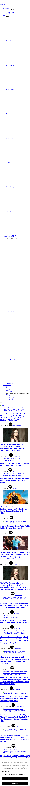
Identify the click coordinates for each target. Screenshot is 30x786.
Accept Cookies (15, 783)
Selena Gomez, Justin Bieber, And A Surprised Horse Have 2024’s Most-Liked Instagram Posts (14, 699)
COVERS (8, 13)
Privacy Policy (8, 771)
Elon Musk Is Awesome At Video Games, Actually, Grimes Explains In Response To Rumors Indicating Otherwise (14, 660)
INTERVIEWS (10, 12)
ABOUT (5, 387)
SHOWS (5, 15)
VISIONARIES (7, 8)
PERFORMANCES (11, 11)
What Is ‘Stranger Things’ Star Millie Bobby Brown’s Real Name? (15, 527)
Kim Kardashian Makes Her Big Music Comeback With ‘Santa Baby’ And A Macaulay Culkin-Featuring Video (14, 718)
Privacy (8, 389)
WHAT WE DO (7, 385)
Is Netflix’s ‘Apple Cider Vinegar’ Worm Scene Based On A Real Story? (15, 621)
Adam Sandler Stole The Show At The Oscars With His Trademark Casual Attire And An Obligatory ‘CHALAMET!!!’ (15, 555)
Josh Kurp (14, 471)
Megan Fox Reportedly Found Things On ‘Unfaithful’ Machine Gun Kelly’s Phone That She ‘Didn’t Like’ (15, 758)
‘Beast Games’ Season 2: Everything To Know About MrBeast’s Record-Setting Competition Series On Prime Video (14, 510)
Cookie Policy (9, 391)
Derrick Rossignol (16, 425)
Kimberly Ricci (16, 456)
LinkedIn (11, 400)
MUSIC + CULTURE (8, 237)
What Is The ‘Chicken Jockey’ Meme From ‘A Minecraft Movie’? (14, 464)
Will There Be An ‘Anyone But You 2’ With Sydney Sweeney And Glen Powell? (15, 480)
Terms (7, 390)
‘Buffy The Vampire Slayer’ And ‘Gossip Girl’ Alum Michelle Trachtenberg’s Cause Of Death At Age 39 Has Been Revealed (13, 447)
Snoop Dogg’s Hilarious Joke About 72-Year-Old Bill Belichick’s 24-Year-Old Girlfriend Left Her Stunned (14, 605)
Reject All (15, 778)
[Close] (28, 760)
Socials (8, 394)
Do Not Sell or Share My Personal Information (15, 774)
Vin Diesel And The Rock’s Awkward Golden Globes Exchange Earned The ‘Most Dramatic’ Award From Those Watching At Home (15, 681)
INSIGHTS (6, 386)
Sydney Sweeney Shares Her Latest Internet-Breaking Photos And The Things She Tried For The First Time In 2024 (14, 738)
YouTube (11, 395)
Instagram (11, 397)
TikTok (11, 398)
